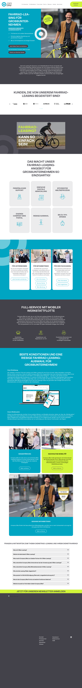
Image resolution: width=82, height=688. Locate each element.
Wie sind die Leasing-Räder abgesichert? (24, 571)
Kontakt (41, 637)
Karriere (41, 640)
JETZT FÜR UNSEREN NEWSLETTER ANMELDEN (41, 591)
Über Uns (45, 4)
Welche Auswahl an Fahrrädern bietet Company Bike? (28, 583)
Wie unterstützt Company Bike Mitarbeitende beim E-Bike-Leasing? (32, 567)
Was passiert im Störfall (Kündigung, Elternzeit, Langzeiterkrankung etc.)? (34, 575)
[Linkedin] (71, 637)
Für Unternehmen (25, 4)
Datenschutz (56, 639)
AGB (53, 640)
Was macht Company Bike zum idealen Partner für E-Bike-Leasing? (32, 558)
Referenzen (50, 4)
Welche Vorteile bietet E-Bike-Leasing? (24, 554)
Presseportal (42, 639)
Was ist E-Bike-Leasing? (20, 550)
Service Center (59, 4)
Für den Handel (39, 4)
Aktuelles (54, 4)
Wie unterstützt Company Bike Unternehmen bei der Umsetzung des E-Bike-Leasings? (37, 562)
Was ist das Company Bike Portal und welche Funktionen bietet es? (32, 579)
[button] (76, 4)
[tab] (41, 550)
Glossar (41, 644)
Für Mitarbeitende (32, 4)
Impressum (55, 637)
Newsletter (42, 642)
